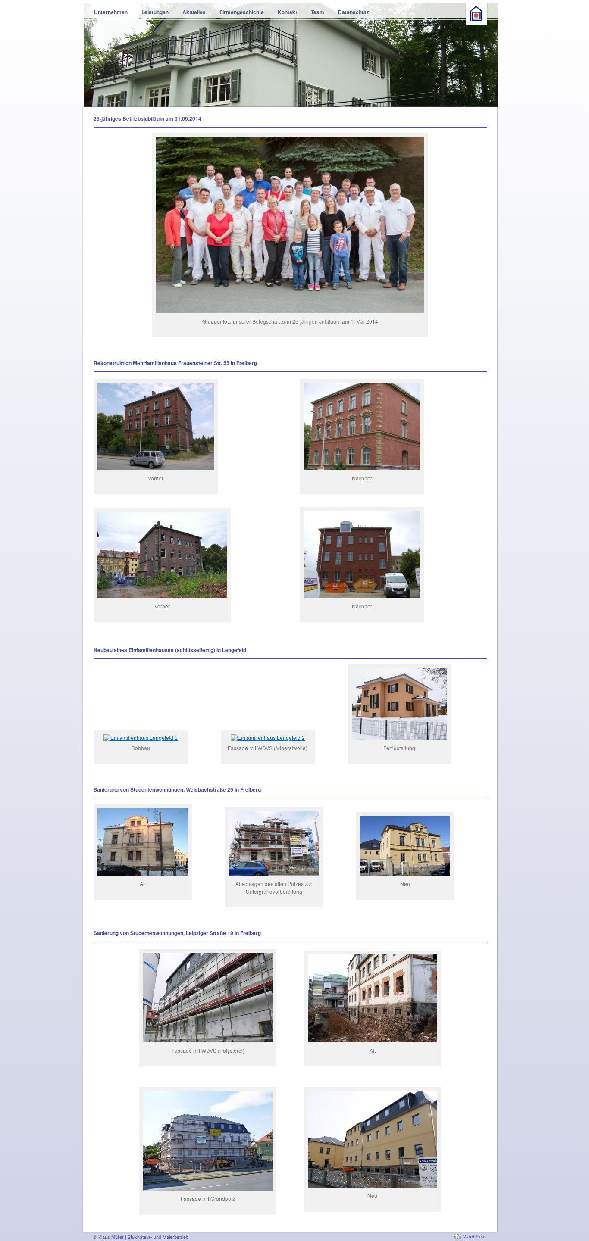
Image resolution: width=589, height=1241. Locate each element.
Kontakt (287, 12)
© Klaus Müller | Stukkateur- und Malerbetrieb (141, 1236)
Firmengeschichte (241, 12)
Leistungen (155, 12)
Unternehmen (111, 12)
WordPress (475, 1236)
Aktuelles (194, 12)
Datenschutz (353, 12)
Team (317, 12)
